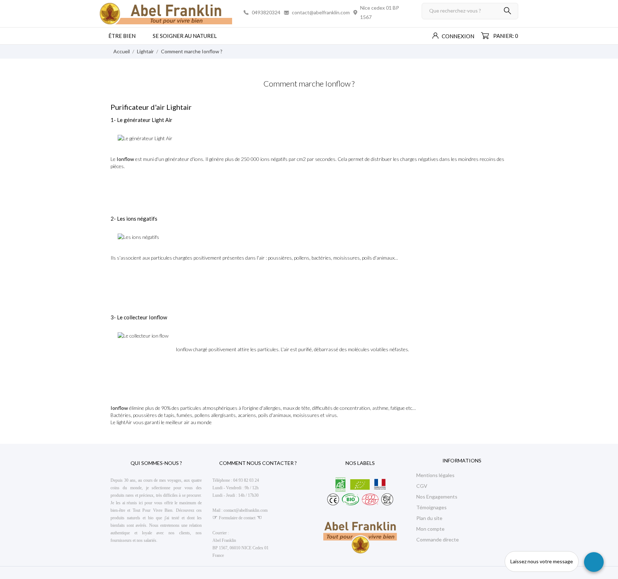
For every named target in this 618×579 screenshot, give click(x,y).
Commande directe (437, 539)
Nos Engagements (436, 497)
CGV (421, 486)
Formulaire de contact (237, 517)
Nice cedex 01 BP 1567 (379, 12)
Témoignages (431, 507)
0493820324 (266, 12)
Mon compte (430, 529)
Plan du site (429, 518)
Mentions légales (435, 475)
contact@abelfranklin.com (321, 12)
